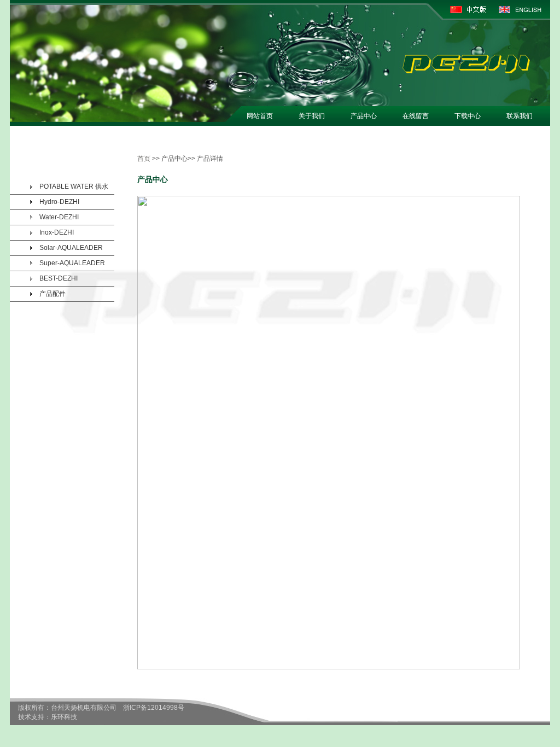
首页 (143, 158)
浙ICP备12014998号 (153, 707)
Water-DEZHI (59, 217)
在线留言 (415, 116)
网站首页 (260, 116)
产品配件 (52, 293)
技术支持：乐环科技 (47, 717)
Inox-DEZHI (56, 232)
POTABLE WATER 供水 (73, 186)
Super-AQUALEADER (72, 263)
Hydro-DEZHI (59, 202)
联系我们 (519, 116)
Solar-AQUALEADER (71, 248)
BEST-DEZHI (58, 278)
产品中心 (364, 116)
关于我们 (312, 116)
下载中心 (467, 116)
